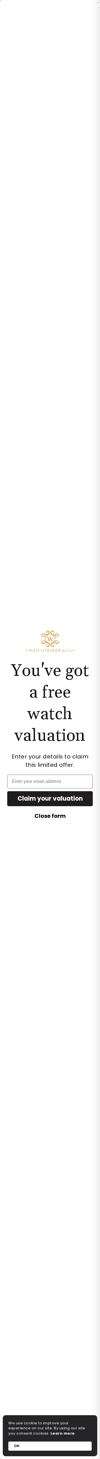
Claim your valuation (50, 798)
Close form (50, 816)
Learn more (63, 1433)
